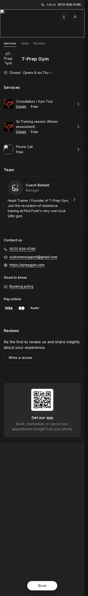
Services (10, 43)
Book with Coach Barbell (42, 199)
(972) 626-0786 (69, 4)
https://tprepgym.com (26, 265)
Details (21, 106)
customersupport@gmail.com (33, 257)
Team (25, 43)
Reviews (40, 43)
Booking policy (21, 286)
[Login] (75, 17)
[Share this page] (64, 17)
